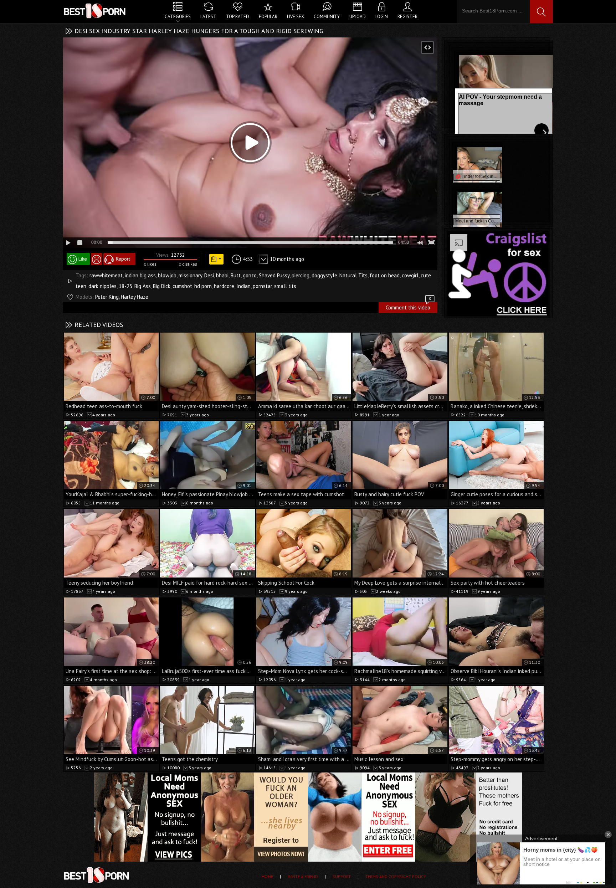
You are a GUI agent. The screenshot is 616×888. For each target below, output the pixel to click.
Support (342, 876)
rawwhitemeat (106, 275)
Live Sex (295, 17)
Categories (178, 17)
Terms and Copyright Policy (395, 876)
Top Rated (237, 17)
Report (123, 259)
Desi (209, 275)
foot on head (385, 275)
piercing (300, 275)
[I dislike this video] (96, 259)
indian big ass (140, 275)
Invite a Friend (303, 876)
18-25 (125, 286)
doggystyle (324, 275)
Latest (208, 17)
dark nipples (102, 286)
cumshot (182, 286)
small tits (285, 286)
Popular (268, 17)
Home (267, 876)
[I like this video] (78, 259)
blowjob (167, 275)
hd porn (203, 286)
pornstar (262, 286)
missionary (190, 275)
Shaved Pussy (274, 275)
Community (327, 17)
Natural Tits (353, 275)
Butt (236, 275)
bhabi (222, 275)
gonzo (250, 275)
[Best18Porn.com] (95, 10)
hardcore (224, 286)
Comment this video (408, 306)
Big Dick (161, 286)
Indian (243, 286)
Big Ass (142, 286)
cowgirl (410, 275)
